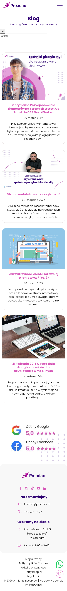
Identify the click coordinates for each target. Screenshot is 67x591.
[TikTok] (33, 489)
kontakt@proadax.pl (37, 504)
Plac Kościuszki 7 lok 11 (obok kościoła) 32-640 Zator (37, 534)
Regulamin (33, 576)
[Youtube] (39, 489)
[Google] (33, 435)
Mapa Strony (33, 559)
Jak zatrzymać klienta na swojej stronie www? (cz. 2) (33, 276)
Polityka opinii (33, 572)
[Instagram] (27, 489)
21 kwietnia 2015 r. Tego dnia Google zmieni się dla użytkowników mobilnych (33, 367)
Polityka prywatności (33, 567)
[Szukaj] (2, 31)
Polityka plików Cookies (33, 563)
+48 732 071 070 (33, 512)
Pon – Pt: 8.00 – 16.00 (36, 545)
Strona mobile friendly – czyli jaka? (33, 194)
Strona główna (19, 24)
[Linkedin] (45, 489)
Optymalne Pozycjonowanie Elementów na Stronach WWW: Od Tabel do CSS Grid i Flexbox (33, 108)
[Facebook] (21, 489)
